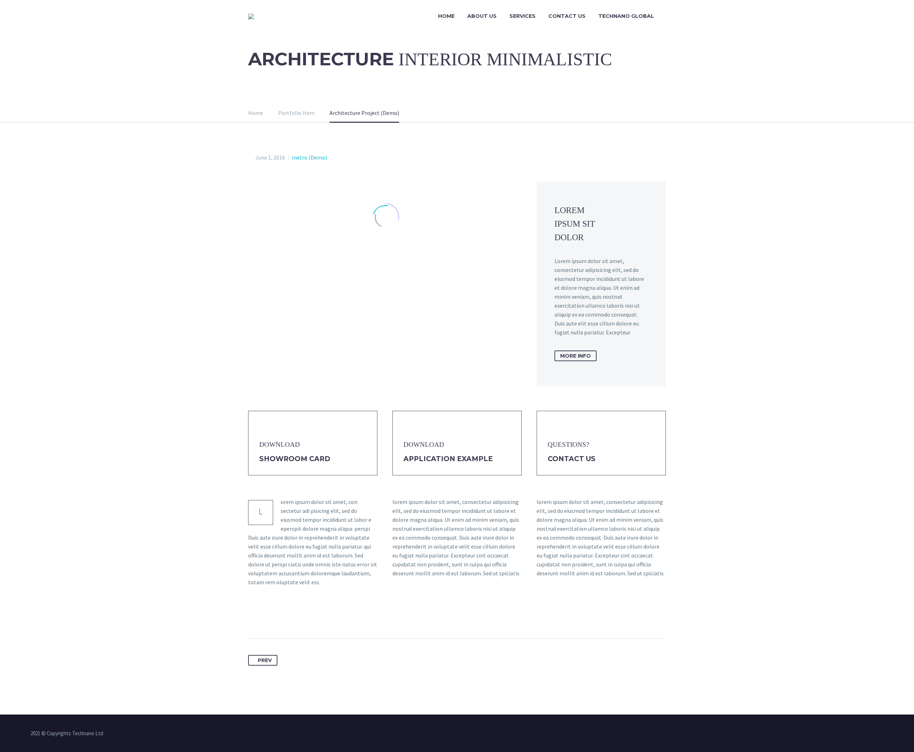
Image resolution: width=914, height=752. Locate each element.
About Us (482, 16)
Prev (265, 660)
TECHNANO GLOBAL (626, 16)
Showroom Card (294, 459)
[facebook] (429, 734)
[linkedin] (438, 734)
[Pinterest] (294, 616)
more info (575, 356)
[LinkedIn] (320, 616)
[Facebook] (254, 616)
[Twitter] (267, 616)
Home (446, 16)
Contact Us (567, 16)
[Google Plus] (280, 616)
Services (522, 16)
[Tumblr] (307, 616)
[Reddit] (333, 616)
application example (448, 459)
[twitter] (447, 734)
